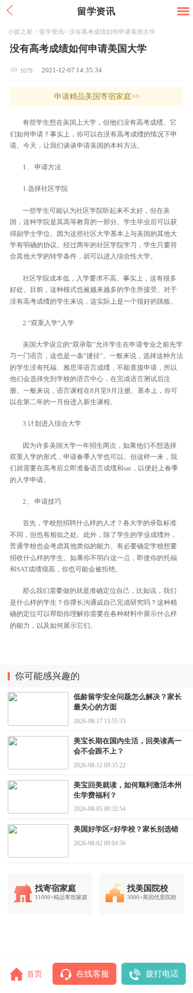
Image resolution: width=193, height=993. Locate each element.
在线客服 (92, 973)
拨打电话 (162, 973)
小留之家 (20, 31)
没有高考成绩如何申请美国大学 (112, 31)
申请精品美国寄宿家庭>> (96, 96)
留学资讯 (51, 31)
